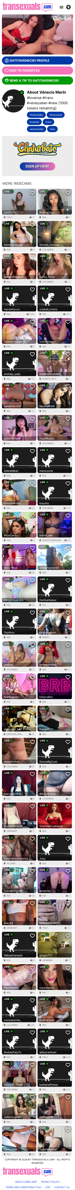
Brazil (45, 637)
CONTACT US (62, 1187)
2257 (48, 1187)
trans (48, 121)
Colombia (47, 249)
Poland (11, 863)
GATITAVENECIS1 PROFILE (29, 60)
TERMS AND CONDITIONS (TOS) (23, 1187)
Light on (69, 7)
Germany (12, 831)
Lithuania (47, 798)
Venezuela (55, 114)
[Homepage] (27, 7)
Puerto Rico (49, 378)
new (52, 129)
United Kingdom (51, 540)
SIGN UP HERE (37, 166)
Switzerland (14, 734)
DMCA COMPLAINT (26, 1181)
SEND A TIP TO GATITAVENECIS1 (34, 80)
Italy (9, 217)
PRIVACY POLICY (50, 1181)
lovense (34, 121)
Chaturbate (36, 114)
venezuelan (36, 129)
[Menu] (61, 7)
